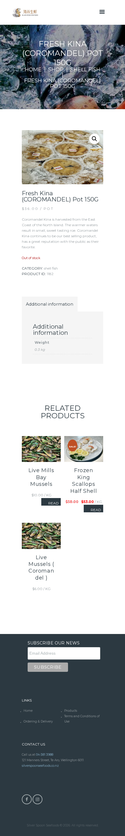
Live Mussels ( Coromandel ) (41, 567)
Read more (53, 505)
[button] (94, 139)
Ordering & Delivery (38, 721)
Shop (56, 69)
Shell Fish (85, 69)
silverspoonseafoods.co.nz (40, 766)
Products (70, 711)
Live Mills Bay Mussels (41, 477)
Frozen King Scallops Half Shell (83, 480)
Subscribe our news (54, 643)
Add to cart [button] (41, 530)
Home (33, 69)
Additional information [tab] (49, 304)
